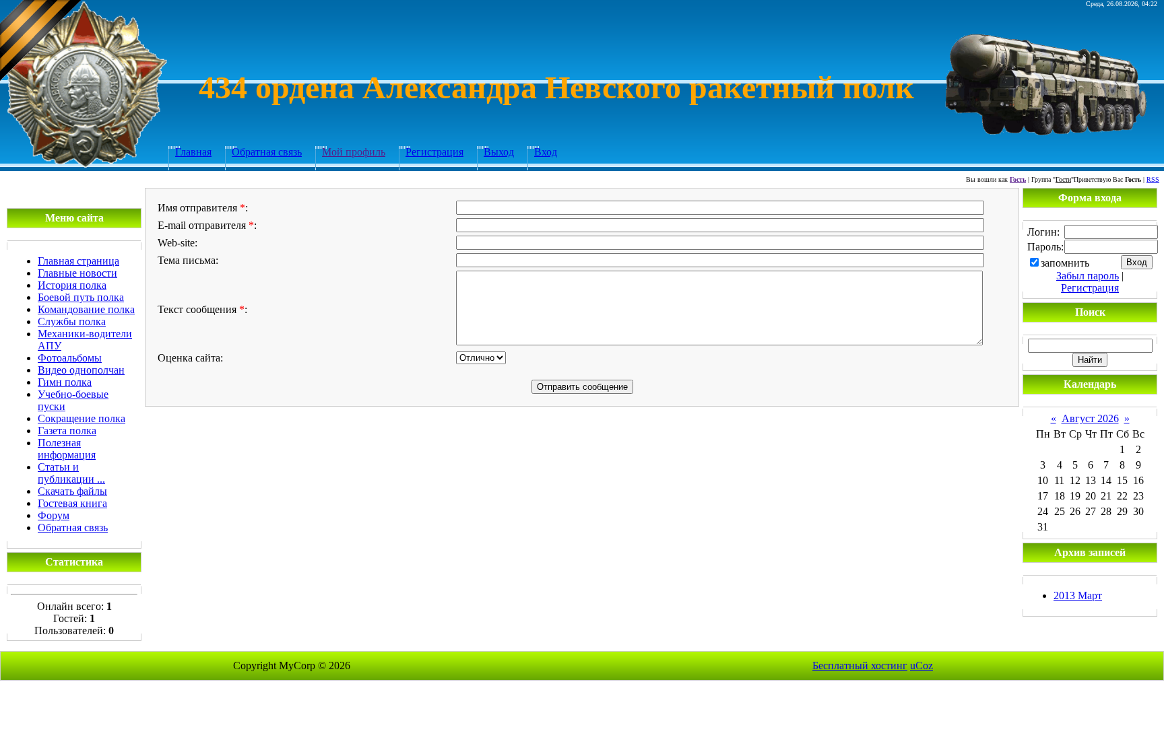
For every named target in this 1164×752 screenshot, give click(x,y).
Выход (499, 152)
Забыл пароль (1087, 275)
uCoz (921, 665)
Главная (193, 152)
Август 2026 (1090, 418)
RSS (1152, 179)
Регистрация (434, 152)
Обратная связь (267, 152)
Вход (545, 152)
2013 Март (1078, 595)
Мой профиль (353, 152)
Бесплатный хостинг (859, 665)
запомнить (1065, 263)
